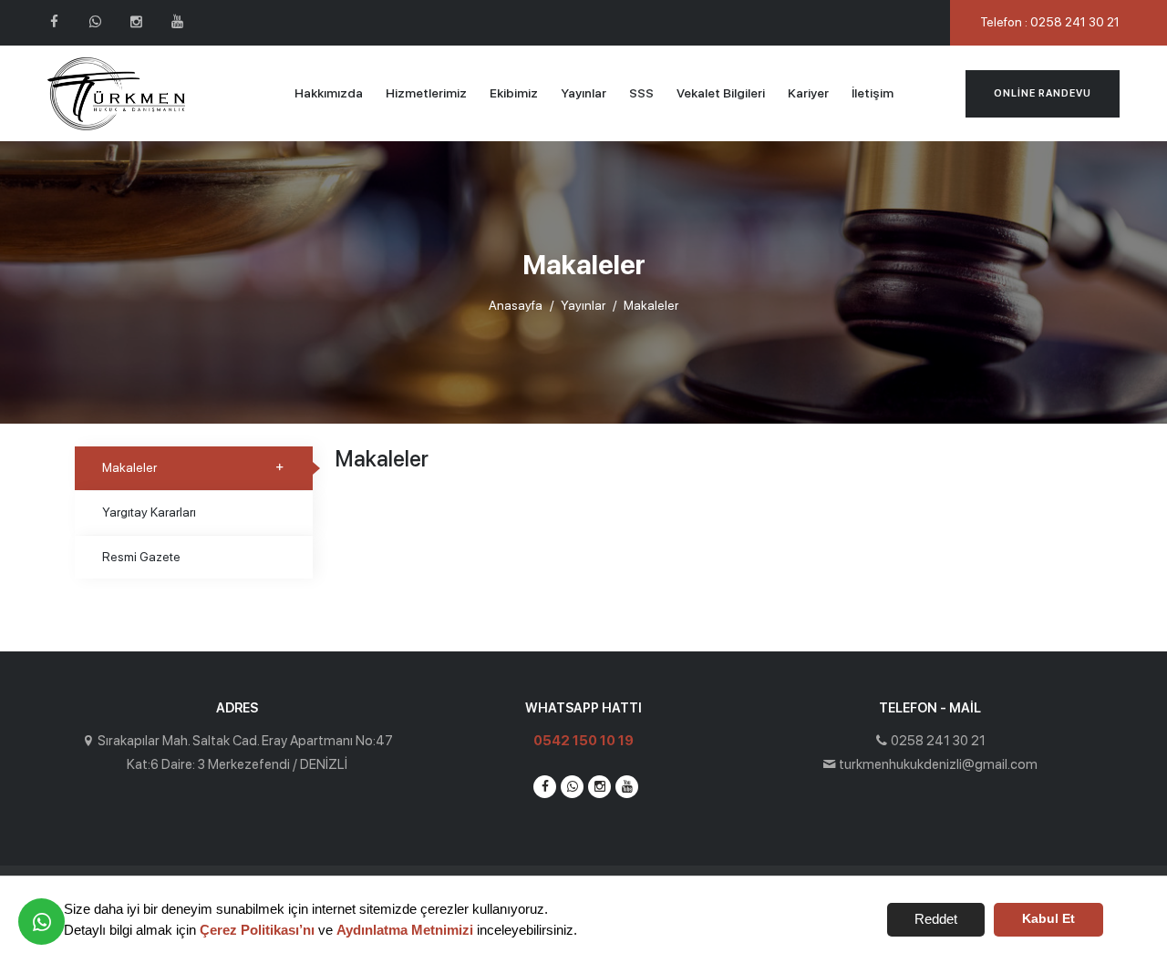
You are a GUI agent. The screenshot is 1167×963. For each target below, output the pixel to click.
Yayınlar (583, 93)
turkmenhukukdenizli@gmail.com (938, 764)
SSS (641, 93)
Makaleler (129, 467)
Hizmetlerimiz (426, 93)
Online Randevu (1042, 93)
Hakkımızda (328, 93)
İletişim (872, 93)
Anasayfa (515, 305)
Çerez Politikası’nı (257, 929)
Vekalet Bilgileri (720, 93)
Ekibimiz (514, 93)
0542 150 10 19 (583, 740)
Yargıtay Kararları (149, 512)
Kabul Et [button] (1048, 919)
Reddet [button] (935, 919)
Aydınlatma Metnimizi (404, 929)
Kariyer (808, 93)
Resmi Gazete (141, 556)
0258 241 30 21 (938, 740)
